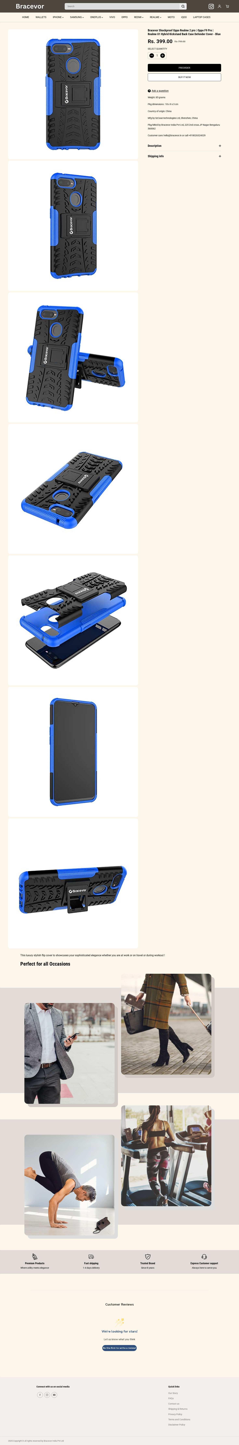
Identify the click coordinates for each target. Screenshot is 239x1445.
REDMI (138, 17)
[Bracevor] (30, 6)
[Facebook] (40, 1395)
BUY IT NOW (184, 77)
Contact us (173, 1403)
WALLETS (41, 17)
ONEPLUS (96, 17)
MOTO (171, 17)
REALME (155, 17)
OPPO (124, 17)
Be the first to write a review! (119, 1348)
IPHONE (57, 17)
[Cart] (227, 6)
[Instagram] (47, 1395)
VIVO (112, 17)
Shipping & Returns (177, 1409)
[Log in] (219, 6)
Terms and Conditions (179, 1419)
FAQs (171, 1398)
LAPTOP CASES (201, 17)
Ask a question (160, 90)
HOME (25, 17)
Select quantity (157, 49)
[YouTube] (54, 1395)
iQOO (184, 17)
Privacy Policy (175, 1414)
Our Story (173, 1393)
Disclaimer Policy (176, 1424)
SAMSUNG (76, 17)
